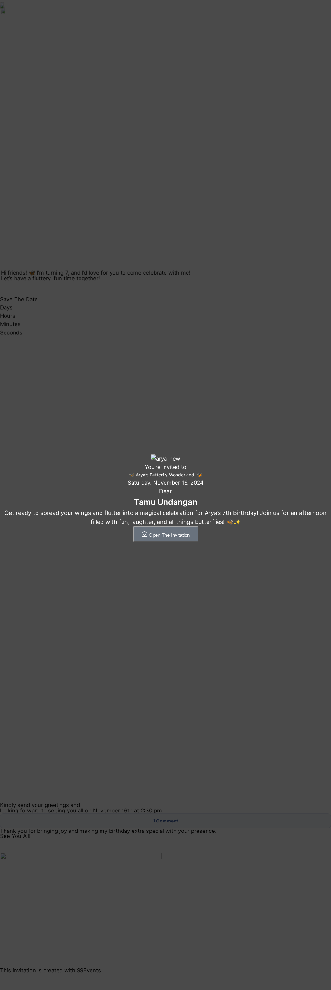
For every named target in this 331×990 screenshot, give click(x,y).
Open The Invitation (169, 535)
